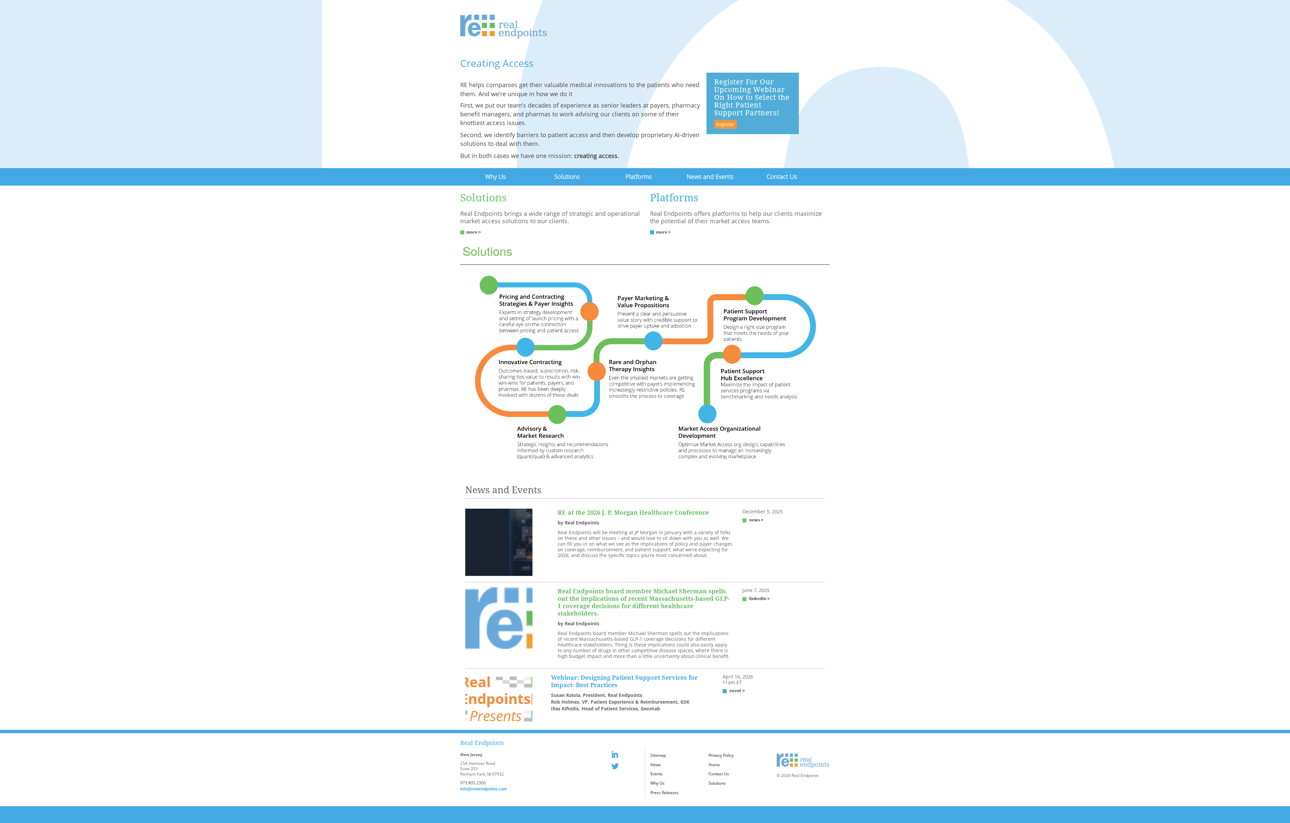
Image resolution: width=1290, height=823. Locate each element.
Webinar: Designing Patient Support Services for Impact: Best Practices (624, 681)
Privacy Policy (721, 755)
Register (725, 124)
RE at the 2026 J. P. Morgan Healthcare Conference (633, 512)
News (655, 765)
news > (756, 520)
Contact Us (782, 176)
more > (473, 232)
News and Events (710, 176)
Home (714, 765)
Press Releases (664, 792)
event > (737, 691)
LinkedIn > (759, 598)
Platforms (639, 176)
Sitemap (658, 755)
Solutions (567, 176)
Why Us (495, 176)
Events (656, 774)
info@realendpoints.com (483, 789)
